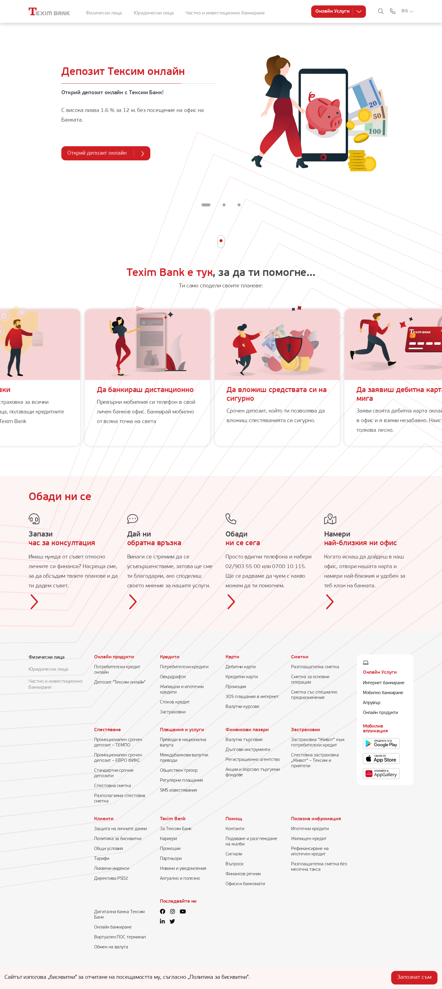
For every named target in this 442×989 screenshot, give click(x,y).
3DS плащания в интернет (252, 697)
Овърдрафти (173, 677)
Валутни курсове (242, 707)
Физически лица (104, 13)
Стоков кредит (175, 702)
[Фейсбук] (162, 912)
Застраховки (173, 712)
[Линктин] (162, 922)
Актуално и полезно (180, 878)
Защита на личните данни (120, 829)
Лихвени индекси (111, 869)
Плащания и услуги (182, 730)
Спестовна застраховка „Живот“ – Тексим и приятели (315, 760)
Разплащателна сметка (315, 667)
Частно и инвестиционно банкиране (225, 13)
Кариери (168, 839)
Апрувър (371, 703)
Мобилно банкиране (383, 693)
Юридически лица (153, 13)
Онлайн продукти (114, 657)
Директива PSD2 (111, 878)
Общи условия (108, 849)
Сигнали (234, 854)
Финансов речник (243, 874)
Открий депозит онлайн (97, 153)
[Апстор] (381, 759)
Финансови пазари (247, 730)
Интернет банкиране (383, 683)
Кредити (170, 657)
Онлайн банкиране (113, 927)
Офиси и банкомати (245, 884)
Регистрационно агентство (253, 760)
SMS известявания (178, 790)
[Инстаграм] (172, 912)
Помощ (234, 819)
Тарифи (101, 859)
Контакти (235, 829)
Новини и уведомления (183, 869)
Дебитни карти (241, 667)
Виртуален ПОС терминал (120, 937)
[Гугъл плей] (381, 743)
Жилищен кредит (309, 839)
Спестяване (107, 730)
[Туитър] (172, 922)
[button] (205, 204)
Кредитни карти (242, 677)
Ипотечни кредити (310, 829)
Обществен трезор (179, 770)
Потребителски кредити (184, 667)
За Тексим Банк (176, 829)
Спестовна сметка (112, 786)
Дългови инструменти (248, 750)
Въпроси (234, 864)
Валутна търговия (244, 740)
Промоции (236, 687)
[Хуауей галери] (381, 774)
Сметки (299, 657)
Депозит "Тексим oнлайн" (120, 682)
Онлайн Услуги (332, 11)
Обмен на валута (111, 947)
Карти (232, 657)
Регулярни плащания (181, 780)
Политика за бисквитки (117, 839)
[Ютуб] (183, 912)
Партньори (171, 859)
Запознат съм (414, 977)
